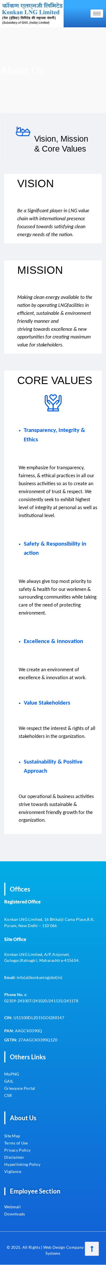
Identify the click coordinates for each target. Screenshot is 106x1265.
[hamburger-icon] (96, 13)
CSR (8, 1095)
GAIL (8, 1081)
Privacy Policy (17, 1150)
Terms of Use (16, 1142)
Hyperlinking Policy (22, 1164)
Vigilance (12, 1171)
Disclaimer (14, 1157)
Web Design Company (63, 1247)
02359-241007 (18, 1000)
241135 (56, 1000)
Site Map (12, 1135)
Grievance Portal (19, 1088)
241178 (71, 1000)
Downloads (14, 1213)
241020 (40, 1000)
